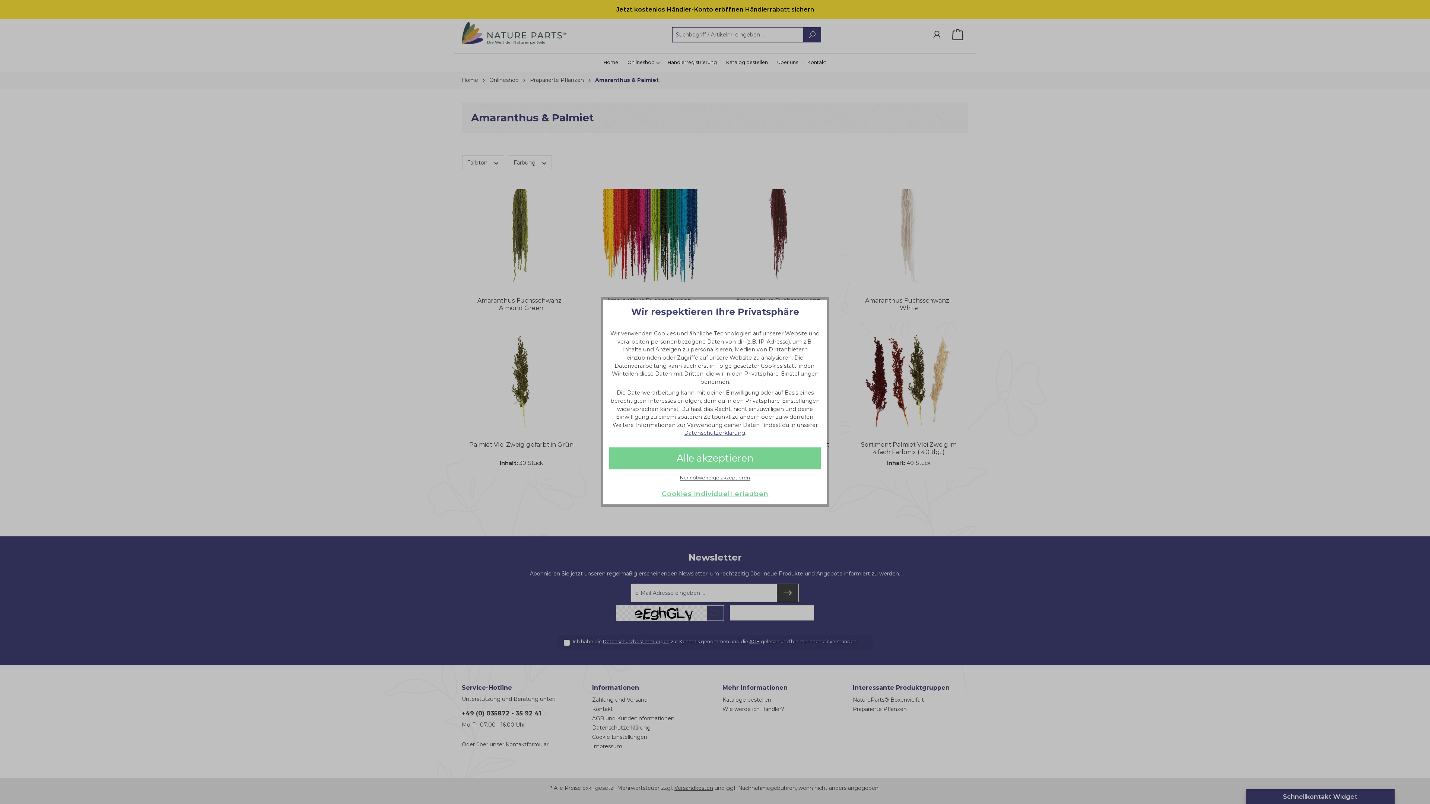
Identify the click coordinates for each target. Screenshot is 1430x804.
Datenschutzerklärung (714, 433)
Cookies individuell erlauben (715, 494)
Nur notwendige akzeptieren (715, 478)
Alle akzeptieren (715, 458)
